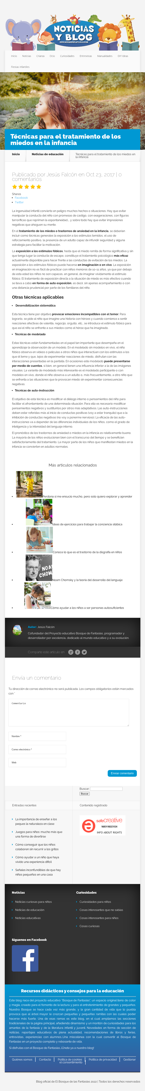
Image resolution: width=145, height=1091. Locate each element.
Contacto (45, 1059)
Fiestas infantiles (20, 67)
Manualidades (104, 56)
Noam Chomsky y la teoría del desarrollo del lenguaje (87, 580)
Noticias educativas (28, 918)
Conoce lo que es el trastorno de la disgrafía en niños (87, 552)
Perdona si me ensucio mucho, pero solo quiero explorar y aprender (87, 496)
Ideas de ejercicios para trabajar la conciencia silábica (87, 524)
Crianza (40, 56)
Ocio (52, 56)
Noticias (26, 56)
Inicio (14, 56)
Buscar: (84, 788)
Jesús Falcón (62, 174)
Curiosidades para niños (95, 902)
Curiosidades (67, 56)
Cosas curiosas (90, 926)
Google (71, 652)
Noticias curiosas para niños (33, 902)
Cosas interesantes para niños (99, 918)
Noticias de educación (47, 154)
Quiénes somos (22, 1059)
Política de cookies (70, 1059)
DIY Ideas (123, 56)
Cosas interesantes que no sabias (101, 910)
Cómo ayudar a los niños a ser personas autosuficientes (87, 608)
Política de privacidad (103, 1059)
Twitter (84, 652)
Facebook (77, 652)
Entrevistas (86, 56)
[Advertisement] (72, 102)
